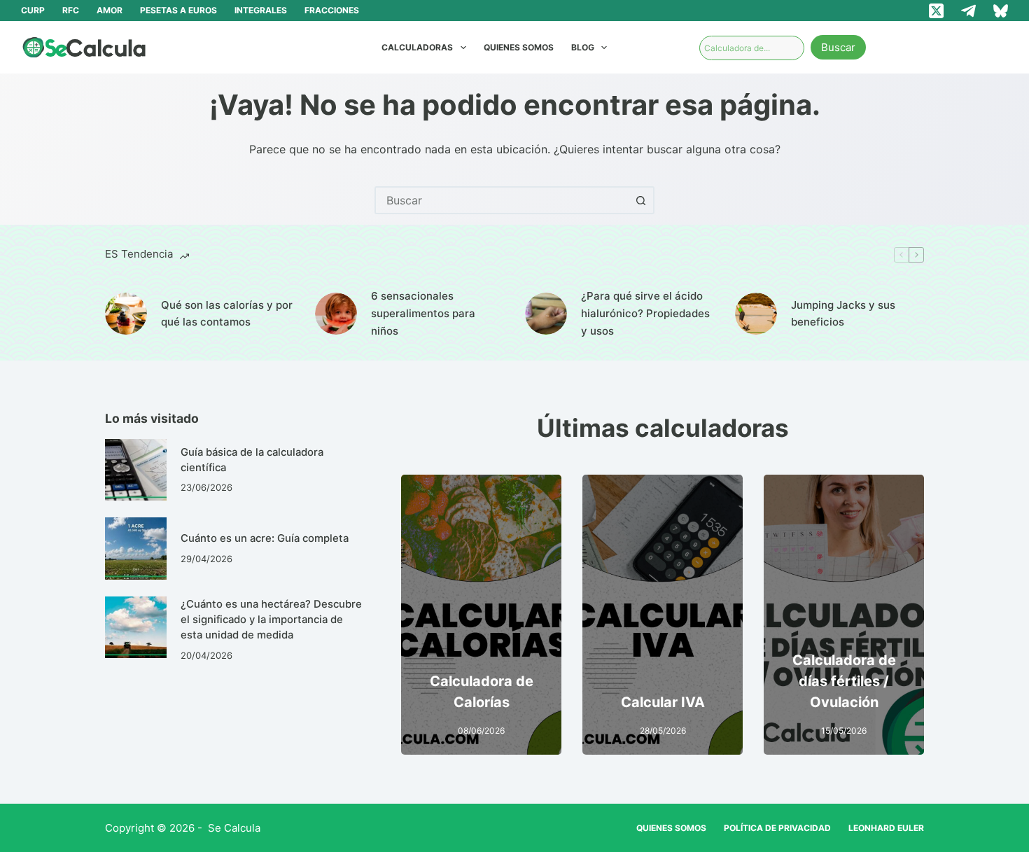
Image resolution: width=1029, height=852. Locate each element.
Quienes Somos (519, 47)
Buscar (838, 47)
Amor (109, 10)
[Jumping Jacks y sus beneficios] (756, 314)
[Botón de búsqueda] (640, 200)
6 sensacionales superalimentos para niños (423, 313)
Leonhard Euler (886, 828)
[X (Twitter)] (936, 11)
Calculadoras (417, 47)
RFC (70, 10)
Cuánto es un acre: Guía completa (265, 538)
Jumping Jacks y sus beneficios (843, 313)
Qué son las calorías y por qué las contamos (227, 313)
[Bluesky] (1000, 11)
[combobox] (502, 200)
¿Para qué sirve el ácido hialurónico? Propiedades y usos (645, 313)
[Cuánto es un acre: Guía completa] (136, 548)
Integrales (260, 10)
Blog (582, 47)
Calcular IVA (663, 702)
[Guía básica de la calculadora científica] (136, 470)
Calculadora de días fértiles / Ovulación (844, 681)
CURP (33, 10)
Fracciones (331, 10)
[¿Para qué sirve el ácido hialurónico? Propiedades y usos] (546, 314)
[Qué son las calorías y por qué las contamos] (126, 314)
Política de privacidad (777, 828)
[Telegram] (968, 11)
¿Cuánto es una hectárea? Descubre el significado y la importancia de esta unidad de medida (271, 620)
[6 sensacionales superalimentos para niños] (336, 314)
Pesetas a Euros (178, 10)
